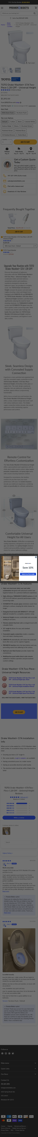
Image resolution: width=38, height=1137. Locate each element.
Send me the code (28, 574)
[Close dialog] (36, 557)
